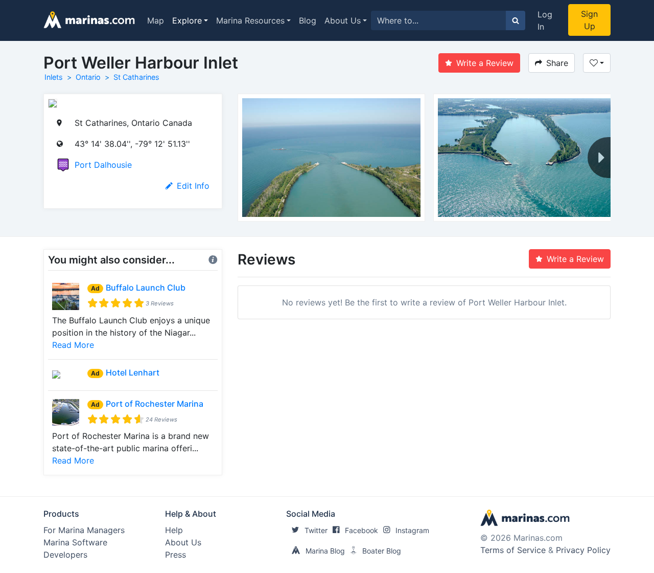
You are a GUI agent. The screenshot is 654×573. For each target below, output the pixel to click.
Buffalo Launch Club (145, 287)
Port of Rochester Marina (154, 404)
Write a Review (484, 63)
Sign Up (589, 20)
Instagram (412, 530)
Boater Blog (381, 550)
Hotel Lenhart (132, 372)
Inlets (53, 77)
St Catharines (136, 77)
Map (155, 20)
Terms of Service (513, 550)
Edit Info (193, 186)
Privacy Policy (583, 550)
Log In (545, 20)
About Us (342, 20)
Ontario (88, 77)
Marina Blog (325, 550)
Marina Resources (250, 20)
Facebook (361, 530)
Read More (73, 345)
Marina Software (75, 542)
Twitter (316, 530)
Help (174, 530)
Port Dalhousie (103, 165)
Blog (307, 20)
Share (557, 63)
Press (175, 554)
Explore (187, 20)
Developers (65, 554)
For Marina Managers (84, 530)
